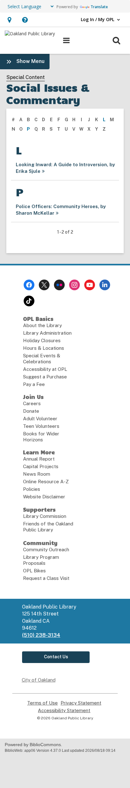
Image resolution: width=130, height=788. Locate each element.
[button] (9, 20)
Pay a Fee (34, 384)
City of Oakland (39, 680)
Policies (31, 489)
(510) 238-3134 (41, 635)
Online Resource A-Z (46, 481)
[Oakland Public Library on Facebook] (29, 285)
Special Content (25, 77)
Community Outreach (46, 549)
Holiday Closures (42, 340)
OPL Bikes (34, 570)
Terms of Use (42, 703)
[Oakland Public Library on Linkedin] (104, 285)
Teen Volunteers (41, 426)
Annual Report (39, 459)
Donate (31, 411)
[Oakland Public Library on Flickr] (59, 285)
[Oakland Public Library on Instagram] (74, 285)
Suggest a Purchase (45, 376)
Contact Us (56, 656)
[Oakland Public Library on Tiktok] (29, 301)
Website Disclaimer (44, 496)
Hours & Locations (43, 348)
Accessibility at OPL (45, 369)
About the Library (42, 325)
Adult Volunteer (40, 418)
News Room (36, 474)
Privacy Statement (81, 703)
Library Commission (44, 516)
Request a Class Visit (46, 578)
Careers (32, 403)
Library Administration (47, 333)
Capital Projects (40, 466)
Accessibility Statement (64, 710)
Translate (99, 6)
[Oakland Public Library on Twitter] (44, 285)
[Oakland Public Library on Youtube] (89, 285)
